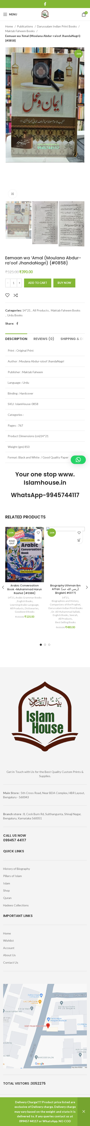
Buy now (64, 282)
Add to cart (37, 282)
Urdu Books (15, 315)
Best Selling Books (65, 622)
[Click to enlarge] (12, 194)
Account (8, 948)
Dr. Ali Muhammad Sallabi (65, 611)
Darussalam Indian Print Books (57, 26)
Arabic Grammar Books (28, 597)
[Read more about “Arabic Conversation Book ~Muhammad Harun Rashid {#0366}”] (38, 540)
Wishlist (8, 940)
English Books (25, 601)
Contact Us (10, 962)
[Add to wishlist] (7, 295)
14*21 (26, 310)
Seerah (73, 615)
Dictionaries (32, 608)
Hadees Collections (16, 905)
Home (9, 26)
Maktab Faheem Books (20, 31)
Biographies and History (65, 600)
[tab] (16, 338)
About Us (9, 955)
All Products (41, 310)
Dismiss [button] (83, 1111)
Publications (25, 26)
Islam (6, 883)
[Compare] (16, 295)
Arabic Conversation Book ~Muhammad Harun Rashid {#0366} (24, 589)
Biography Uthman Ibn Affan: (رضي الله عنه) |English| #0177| (65, 589)
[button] (79, 540)
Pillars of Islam (12, 876)
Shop (6, 890)
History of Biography (16, 868)
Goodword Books (25, 611)
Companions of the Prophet (65, 604)
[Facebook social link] (45, 4)
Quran (7, 898)
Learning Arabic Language (24, 604)
